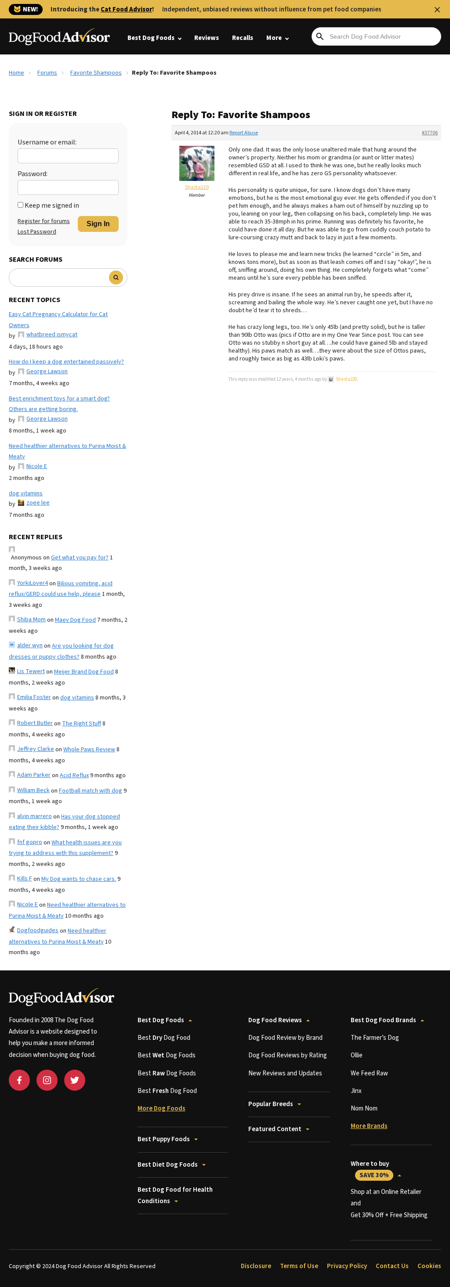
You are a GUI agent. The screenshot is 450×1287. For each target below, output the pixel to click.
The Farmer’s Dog (375, 1037)
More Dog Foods (161, 1108)
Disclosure (256, 1266)
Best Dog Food (164, 1037)
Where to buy (370, 1169)
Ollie (357, 1055)
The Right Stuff (81, 723)
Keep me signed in (52, 205)
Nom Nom (364, 1108)
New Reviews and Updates (285, 1073)
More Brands (369, 1126)
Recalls (242, 38)
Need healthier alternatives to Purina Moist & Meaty (67, 451)
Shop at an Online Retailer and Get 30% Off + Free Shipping (389, 1203)
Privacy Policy (347, 1266)
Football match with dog (90, 790)
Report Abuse (243, 133)
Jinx (356, 1091)
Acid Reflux (74, 775)
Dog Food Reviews (275, 1020)
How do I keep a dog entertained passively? (66, 361)
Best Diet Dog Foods (168, 1164)
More (274, 38)
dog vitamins (26, 493)
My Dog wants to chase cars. (78, 879)
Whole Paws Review (89, 749)
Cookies (429, 1266)
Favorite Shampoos (96, 72)
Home (16, 72)
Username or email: (47, 142)
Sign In (98, 223)
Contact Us (392, 1266)
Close (437, 10)
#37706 (430, 133)
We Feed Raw (369, 1073)
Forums (47, 72)
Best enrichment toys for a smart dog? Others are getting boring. (59, 404)
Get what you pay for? (80, 557)
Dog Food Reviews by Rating (287, 1055)
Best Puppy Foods (164, 1139)
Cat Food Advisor (126, 9)
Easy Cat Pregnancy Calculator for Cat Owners (58, 320)
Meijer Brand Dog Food (84, 671)
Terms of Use (299, 1266)
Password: (32, 174)
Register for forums (44, 221)
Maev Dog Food (75, 620)
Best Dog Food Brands (383, 1020)
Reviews (206, 38)
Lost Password (37, 231)
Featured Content (274, 1129)
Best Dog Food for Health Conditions (175, 1195)
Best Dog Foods (150, 38)
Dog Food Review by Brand (285, 1037)
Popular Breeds (270, 1104)
